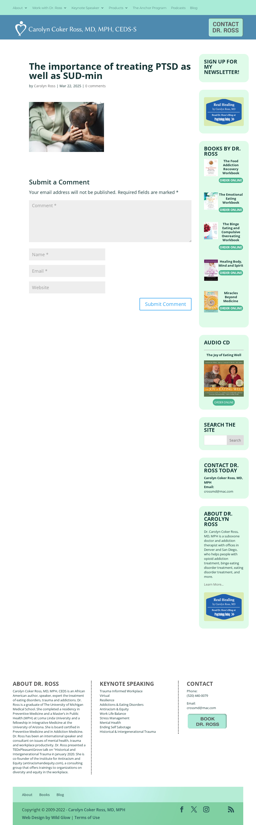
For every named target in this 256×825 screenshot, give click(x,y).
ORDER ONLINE (231, 180)
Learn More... (214, 584)
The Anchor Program (149, 8)
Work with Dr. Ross (47, 8)
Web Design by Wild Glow (46, 817)
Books (44, 794)
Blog (194, 8)
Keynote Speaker (85, 8)
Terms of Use (87, 817)
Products (116, 8)
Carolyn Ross (45, 85)
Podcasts (178, 8)
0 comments (95, 85)
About (18, 8)
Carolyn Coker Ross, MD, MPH (96, 810)
